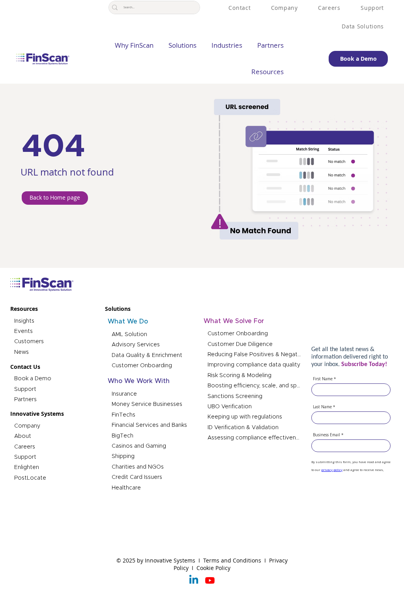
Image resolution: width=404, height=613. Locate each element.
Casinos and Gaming (139, 446)
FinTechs (123, 415)
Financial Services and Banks (149, 425)
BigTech (122, 436)
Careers (24, 447)
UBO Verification (230, 406)
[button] (179, 45)
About (22, 436)
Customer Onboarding (142, 365)
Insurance (124, 394)
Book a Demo (32, 378)
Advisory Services (136, 345)
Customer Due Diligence (240, 344)
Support (25, 389)
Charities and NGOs (138, 467)
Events (23, 331)
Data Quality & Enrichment (147, 355)
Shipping (123, 456)
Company (27, 426)
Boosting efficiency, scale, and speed (254, 386)
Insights (24, 321)
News (21, 352)
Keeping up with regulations (245, 417)
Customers (29, 341)
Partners (25, 399)
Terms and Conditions (233, 560)
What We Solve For (234, 321)
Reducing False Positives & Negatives (254, 354)
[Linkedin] (193, 580)
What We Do (128, 321)
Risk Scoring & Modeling (239, 375)
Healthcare (126, 488)
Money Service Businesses (147, 404)
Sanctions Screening (235, 396)
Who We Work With (139, 381)
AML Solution (129, 334)
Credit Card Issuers (137, 477)
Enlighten (26, 467)
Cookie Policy (213, 568)
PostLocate (30, 478)
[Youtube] (209, 580)
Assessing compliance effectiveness (254, 438)
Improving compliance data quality (254, 365)
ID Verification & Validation (243, 427)
